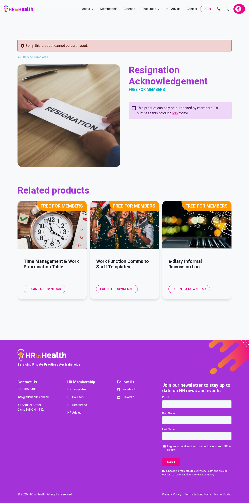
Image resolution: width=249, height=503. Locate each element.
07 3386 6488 (27, 389)
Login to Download (44, 289)
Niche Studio (222, 494)
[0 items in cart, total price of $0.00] (218, 9)
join (175, 113)
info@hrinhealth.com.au (33, 397)
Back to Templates (35, 57)
